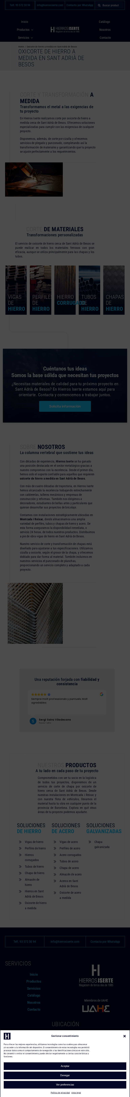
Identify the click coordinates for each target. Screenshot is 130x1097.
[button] (124, 1036)
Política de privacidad (60, 1093)
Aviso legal (76, 1093)
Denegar (65, 1075)
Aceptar (65, 1066)
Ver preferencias (65, 1084)
